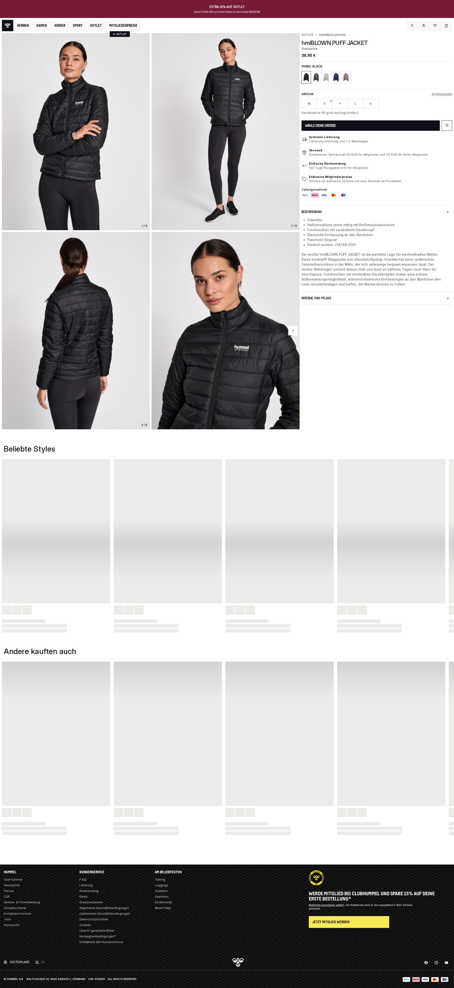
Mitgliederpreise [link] (123, 25)
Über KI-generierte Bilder (96, 930)
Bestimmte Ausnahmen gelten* (327, 905)
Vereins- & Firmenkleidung (22, 902)
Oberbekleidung (332, 35)
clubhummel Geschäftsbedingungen (104, 913)
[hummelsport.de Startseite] (7, 25)
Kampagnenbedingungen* (97, 936)
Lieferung (86, 885)
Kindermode (163, 902)
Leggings (161, 885)
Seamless (162, 896)
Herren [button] (23, 25)
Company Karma (15, 908)
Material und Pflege (316, 298)
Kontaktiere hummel (17, 913)
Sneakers (161, 891)
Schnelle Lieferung (324, 137)
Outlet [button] (96, 25)
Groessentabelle (91, 902)
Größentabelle (442, 94)
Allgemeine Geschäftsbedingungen (104, 908)
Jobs (7, 919)
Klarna (83, 896)
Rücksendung (88, 891)
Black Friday (163, 908)
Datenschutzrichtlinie (93, 919)
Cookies (85, 925)
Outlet (307, 35)
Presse (9, 891)
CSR (7, 896)
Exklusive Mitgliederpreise (330, 177)
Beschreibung (311, 212)
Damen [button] (41, 25)
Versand (316, 150)
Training (160, 879)
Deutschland (20, 962)
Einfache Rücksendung (327, 163)
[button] (412, 25)
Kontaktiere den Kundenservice (101, 942)
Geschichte (12, 885)
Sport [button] (78, 25)
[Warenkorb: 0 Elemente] (446, 25)
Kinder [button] (59, 25)
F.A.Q (83, 879)
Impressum (11, 925)
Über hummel (13, 879)
